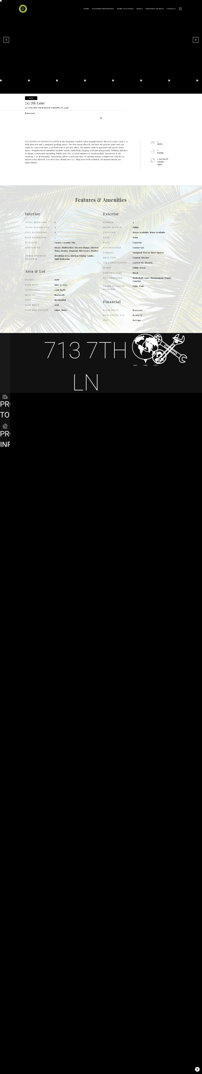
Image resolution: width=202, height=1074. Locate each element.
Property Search (155, 9)
